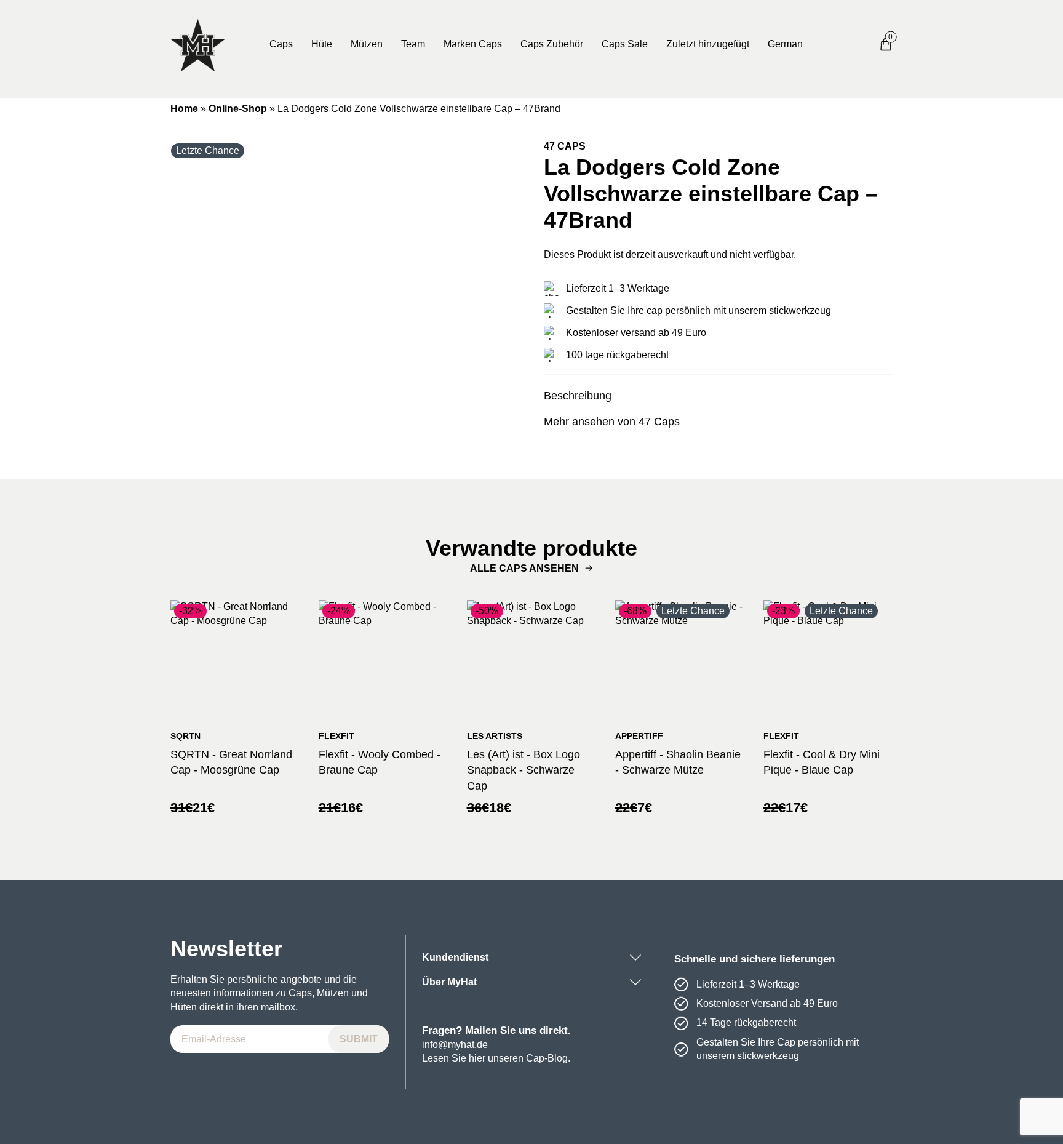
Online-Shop (238, 108)
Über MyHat (449, 982)
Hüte (321, 44)
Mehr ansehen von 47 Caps (612, 421)
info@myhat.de (455, 1044)
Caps (281, 44)
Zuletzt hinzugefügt (707, 44)
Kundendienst (455, 957)
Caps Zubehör (551, 44)
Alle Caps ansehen (524, 568)
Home (184, 108)
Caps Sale (625, 44)
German (785, 44)
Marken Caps (473, 44)
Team (413, 44)
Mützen (367, 44)
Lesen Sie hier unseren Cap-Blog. (496, 1058)
